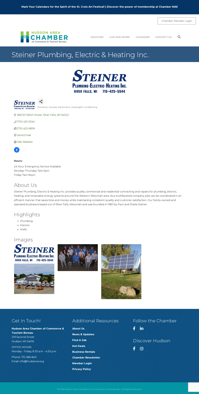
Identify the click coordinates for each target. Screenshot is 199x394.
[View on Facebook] (16, 151)
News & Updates (83, 334)
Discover (97, 37)
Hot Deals (78, 346)
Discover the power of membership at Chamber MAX (142, 6)
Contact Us (163, 37)
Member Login (82, 363)
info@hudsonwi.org (32, 361)
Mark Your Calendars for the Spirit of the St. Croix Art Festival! (62, 6)
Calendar (143, 37)
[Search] (178, 37)
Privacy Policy (81, 369)
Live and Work (119, 37)
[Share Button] (40, 101)
